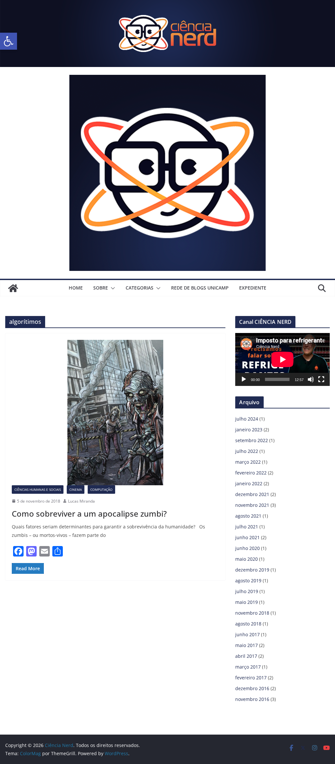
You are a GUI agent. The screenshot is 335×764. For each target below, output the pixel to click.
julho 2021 (246, 526)
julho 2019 (246, 591)
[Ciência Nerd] (167, 4)
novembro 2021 (252, 505)
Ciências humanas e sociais (37, 489)
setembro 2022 (251, 440)
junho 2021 (247, 537)
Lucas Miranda (81, 501)
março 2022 (248, 462)
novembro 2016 (252, 699)
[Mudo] (311, 379)
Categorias (139, 288)
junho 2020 (247, 548)
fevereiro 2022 (251, 473)
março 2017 (248, 667)
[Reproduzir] (243, 379)
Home (76, 288)
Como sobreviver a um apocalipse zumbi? (89, 513)
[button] (8, 41)
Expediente (252, 288)
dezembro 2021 (252, 494)
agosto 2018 (248, 624)
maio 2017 (246, 645)
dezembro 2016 (252, 688)
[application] (282, 359)
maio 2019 (246, 602)
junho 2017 (247, 634)
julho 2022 (246, 451)
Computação (101, 489)
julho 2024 (246, 419)
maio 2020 (246, 559)
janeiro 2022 (248, 483)
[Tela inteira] (321, 379)
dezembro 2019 (252, 570)
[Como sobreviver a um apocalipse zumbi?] (115, 412)
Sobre (100, 288)
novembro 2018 (252, 613)
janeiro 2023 (248, 429)
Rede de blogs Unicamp (200, 288)
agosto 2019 (248, 580)
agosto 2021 (248, 516)
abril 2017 (246, 656)
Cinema (75, 489)
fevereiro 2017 (251, 677)
